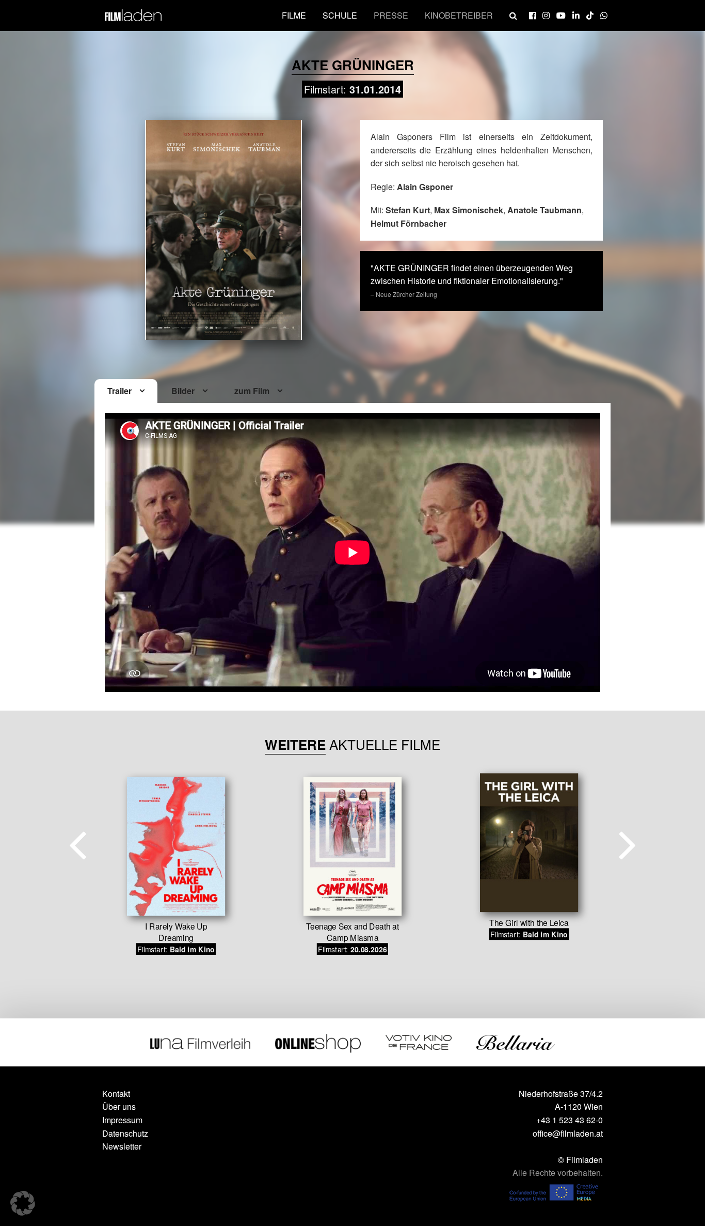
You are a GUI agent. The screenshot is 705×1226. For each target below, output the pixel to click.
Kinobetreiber (459, 15)
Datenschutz (125, 1133)
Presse (391, 15)
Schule (340, 15)
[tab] (125, 391)
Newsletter (121, 1146)
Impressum (122, 1120)
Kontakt (116, 1093)
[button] (22, 1203)
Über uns (119, 1106)
